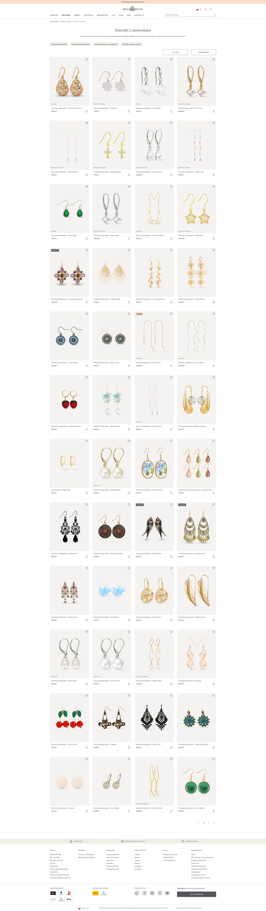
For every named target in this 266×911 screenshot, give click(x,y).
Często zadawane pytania (59, 869)
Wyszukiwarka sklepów (86, 857)
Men (129, 15)
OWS (193, 854)
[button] (205, 9)
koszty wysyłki (130, 908)
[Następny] (213, 823)
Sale (113, 15)
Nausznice (110, 860)
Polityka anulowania (198, 866)
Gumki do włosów (112, 857)
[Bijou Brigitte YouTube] (167, 893)
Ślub (121, 15)
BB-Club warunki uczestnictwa (202, 857)
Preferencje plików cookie (200, 878)
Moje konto (54, 866)
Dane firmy (195, 863)
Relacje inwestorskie (170, 854)
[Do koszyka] (86, 111)
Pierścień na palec (112, 869)
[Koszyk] (215, 9)
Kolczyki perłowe (112, 854)
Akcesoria (88, 15)
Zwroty (52, 863)
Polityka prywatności (198, 860)
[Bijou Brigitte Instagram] (152, 893)
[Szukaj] (215, 14)
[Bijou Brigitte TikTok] (137, 893)
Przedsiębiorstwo (169, 860)
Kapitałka (109, 863)
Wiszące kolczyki (112, 866)
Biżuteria (66, 15)
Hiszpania (138, 866)
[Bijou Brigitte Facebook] (144, 893)
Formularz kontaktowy (86, 854)
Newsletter (54, 872)
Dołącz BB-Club (55, 854)
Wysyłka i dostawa (56, 860)
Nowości (54, 15)
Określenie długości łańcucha (60, 878)
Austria (137, 857)
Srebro (77, 15)
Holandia (138, 869)
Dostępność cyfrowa (198, 875)
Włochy (137, 863)
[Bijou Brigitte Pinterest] (159, 893)
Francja (137, 860)
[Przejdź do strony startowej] (133, 8)
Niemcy (137, 854)
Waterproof (102, 15)
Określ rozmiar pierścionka (59, 875)
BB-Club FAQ (55, 857)
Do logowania (196, 894)
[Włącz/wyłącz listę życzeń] (86, 59)
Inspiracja (139, 15)
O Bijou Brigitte (168, 857)
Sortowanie (203, 52)
